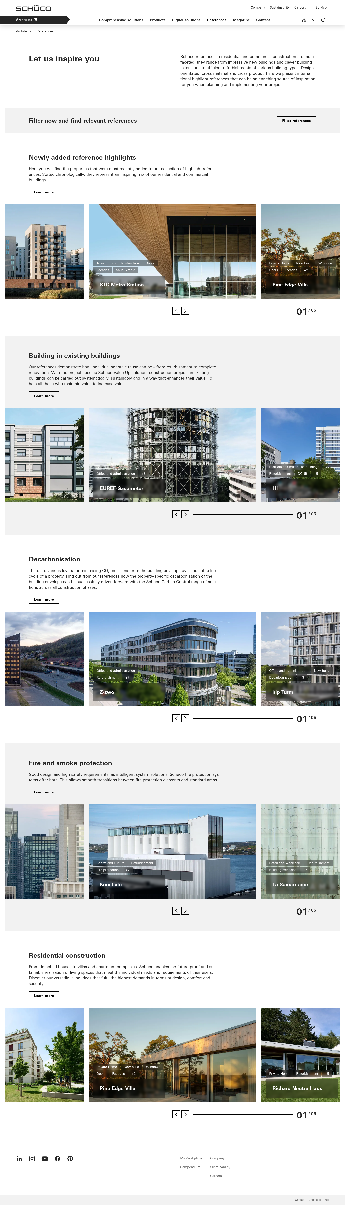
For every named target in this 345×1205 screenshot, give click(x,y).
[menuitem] (19, 1158)
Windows (325, 263)
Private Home (279, 263)
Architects (24, 20)
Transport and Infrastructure (118, 263)
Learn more (44, 192)
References (217, 20)
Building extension (282, 870)
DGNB (302, 474)
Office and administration (116, 474)
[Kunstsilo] (172, 851)
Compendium (190, 1167)
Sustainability (280, 7)
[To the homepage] (33, 8)
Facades (103, 270)
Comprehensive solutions (121, 20)
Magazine (241, 20)
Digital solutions (186, 20)
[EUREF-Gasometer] (172, 455)
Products (158, 20)
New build (304, 263)
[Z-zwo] (172, 659)
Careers (300, 7)
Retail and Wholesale (285, 863)
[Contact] (314, 20)
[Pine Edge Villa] (172, 1055)
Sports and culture (110, 863)
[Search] (323, 20)
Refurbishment (280, 474)
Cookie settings (319, 1200)
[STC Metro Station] (172, 251)
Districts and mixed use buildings (294, 467)
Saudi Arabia (125, 270)
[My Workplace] (304, 20)
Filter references (296, 121)
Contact (263, 20)
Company (258, 7)
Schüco (321, 7)
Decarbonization (281, 677)
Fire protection (108, 870)
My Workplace (191, 1158)
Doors (150, 263)
